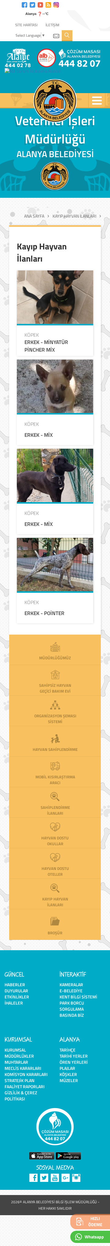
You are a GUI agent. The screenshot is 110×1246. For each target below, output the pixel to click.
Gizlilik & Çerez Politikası (21, 1095)
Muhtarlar (16, 1062)
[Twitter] (32, 4)
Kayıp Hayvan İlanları (74, 216)
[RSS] (48, 4)
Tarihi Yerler (74, 1056)
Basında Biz (72, 1015)
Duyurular (16, 990)
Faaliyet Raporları (25, 1086)
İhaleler (14, 1003)
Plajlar (67, 1068)
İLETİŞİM (52, 25)
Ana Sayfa (34, 216)
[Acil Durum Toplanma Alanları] (34, 71)
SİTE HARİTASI (26, 25)
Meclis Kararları (23, 1068)
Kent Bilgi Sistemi (78, 997)
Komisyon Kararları (26, 1074)
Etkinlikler (17, 997)
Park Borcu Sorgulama (72, 1006)
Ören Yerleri (74, 1062)
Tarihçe (67, 1050)
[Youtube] (40, 4)
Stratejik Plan (20, 1080)
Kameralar (71, 984)
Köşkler (68, 1074)
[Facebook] (24, 4)
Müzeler (69, 1080)
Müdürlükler (19, 1056)
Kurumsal (15, 1050)
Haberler (15, 984)
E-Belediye (71, 990)
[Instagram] (56, 4)
